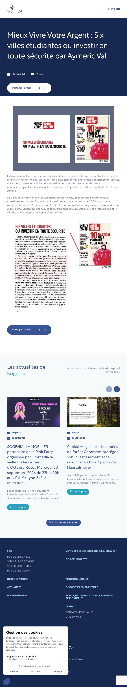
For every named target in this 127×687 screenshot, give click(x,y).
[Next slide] (117, 389)
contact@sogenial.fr (79, 612)
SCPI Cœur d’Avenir (19, 571)
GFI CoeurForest (76, 559)
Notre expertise (17, 579)
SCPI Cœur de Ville (18, 557)
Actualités (14, 587)
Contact (71, 607)
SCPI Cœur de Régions (20, 562)
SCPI (9, 551)
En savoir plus (18, 507)
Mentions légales (77, 579)
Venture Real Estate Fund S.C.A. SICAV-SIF (91, 551)
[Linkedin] (45, 88)
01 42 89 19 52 (73, 617)
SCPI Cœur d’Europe (19, 566)
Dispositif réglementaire (82, 587)
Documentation (17, 596)
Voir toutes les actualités (63, 522)
